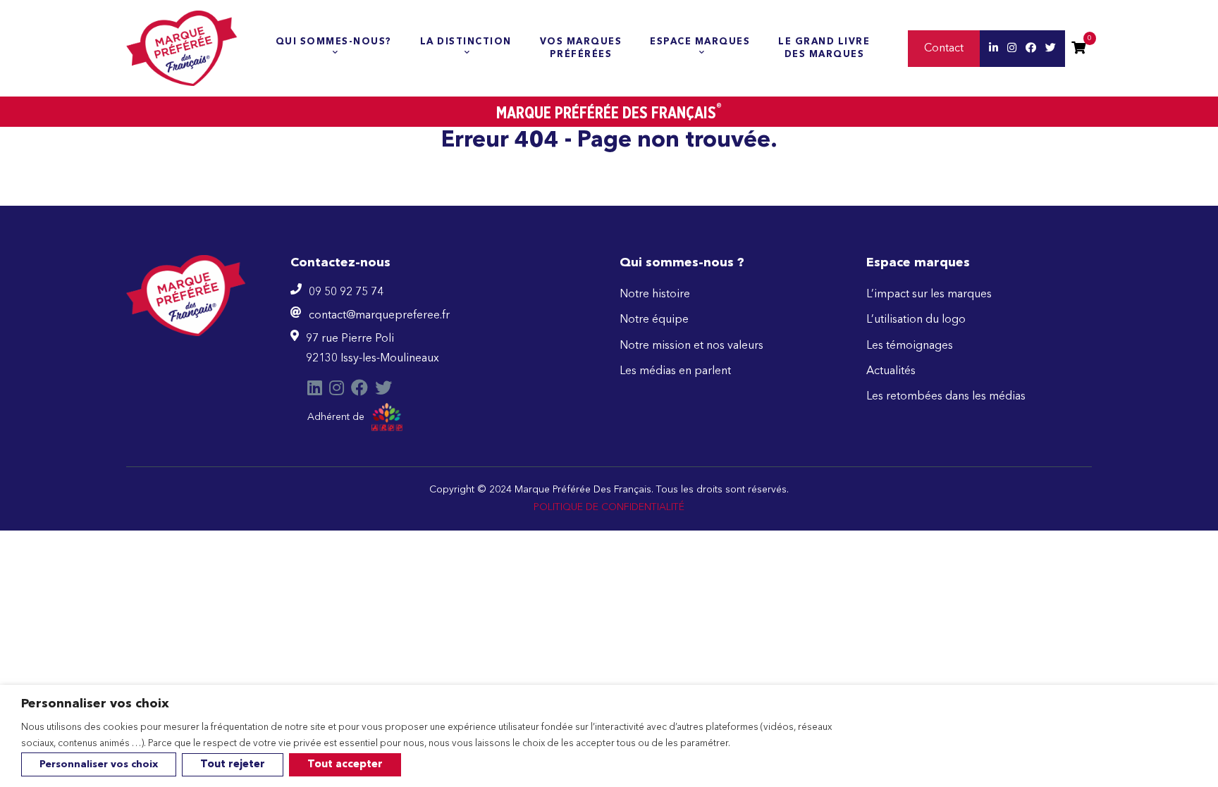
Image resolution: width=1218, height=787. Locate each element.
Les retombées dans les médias (946, 396)
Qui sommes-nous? (334, 42)
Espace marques (700, 42)
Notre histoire (655, 294)
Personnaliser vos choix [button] (98, 764)
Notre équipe (654, 320)
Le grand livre (824, 48)
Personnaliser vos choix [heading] (95, 704)
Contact (944, 48)
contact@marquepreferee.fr (379, 315)
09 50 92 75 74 (346, 292)
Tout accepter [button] (345, 765)
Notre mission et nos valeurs (691, 346)
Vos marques (581, 48)
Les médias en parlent (675, 371)
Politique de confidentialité (609, 507)
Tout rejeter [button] (232, 765)
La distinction (466, 42)
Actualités (891, 371)
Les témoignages (909, 346)
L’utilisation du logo (916, 320)
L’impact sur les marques (929, 294)
